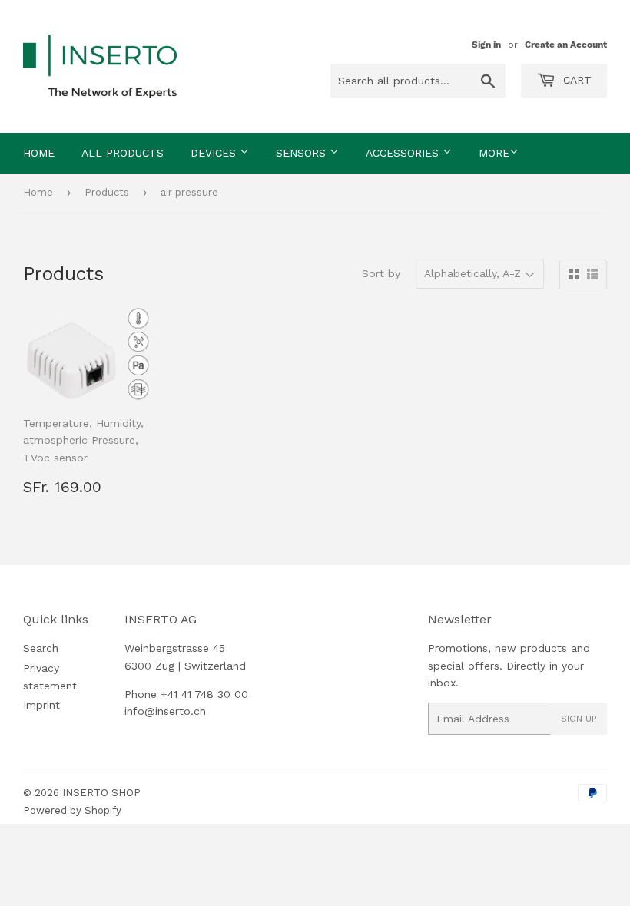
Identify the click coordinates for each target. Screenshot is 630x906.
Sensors (303, 153)
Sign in (486, 44)
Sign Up (579, 718)
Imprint (41, 705)
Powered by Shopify (72, 810)
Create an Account (566, 44)
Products (107, 192)
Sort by (381, 273)
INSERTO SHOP (101, 793)
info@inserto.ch (165, 711)
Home (39, 153)
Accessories (404, 153)
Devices (215, 153)
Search (40, 648)
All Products (122, 153)
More (494, 153)
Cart (575, 80)
